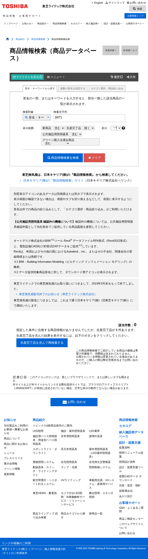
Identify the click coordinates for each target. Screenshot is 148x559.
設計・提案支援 (112, 23)
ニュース (9, 452)
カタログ (75, 23)
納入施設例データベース (131, 434)
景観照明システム (43, 462)
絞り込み (107, 88)
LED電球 (94, 430)
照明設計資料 (127, 461)
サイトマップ (116, 2)
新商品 (47, 128)
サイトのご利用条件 (15, 553)
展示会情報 (10, 463)
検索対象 (110, 50)
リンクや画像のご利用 (16, 543)
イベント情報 (12, 468)
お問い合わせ (138, 2)
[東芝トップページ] (15, 6)
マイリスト (29, 77)
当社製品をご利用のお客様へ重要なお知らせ (16, 429)
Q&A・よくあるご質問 (131, 509)
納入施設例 (92, 23)
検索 (65, 157)
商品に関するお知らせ (16, 445)
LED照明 (38, 430)
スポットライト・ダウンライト (45, 451)
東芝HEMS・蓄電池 (45, 493)
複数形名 (72, 88)
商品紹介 (41, 23)
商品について (12, 438)
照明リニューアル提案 (131, 454)
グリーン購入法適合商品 (58, 140)
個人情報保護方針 (55, 549)
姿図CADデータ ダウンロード (130, 478)
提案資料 (124, 447)
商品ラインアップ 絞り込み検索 (45, 515)
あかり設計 (126, 496)
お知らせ (26, 23)
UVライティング (71, 480)
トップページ (11, 23)
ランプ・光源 (69, 467)
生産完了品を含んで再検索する (42, 342)
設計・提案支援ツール (131, 469)
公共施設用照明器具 (55, 134)
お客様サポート (134, 23)
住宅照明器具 (69, 462)
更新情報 (9, 474)
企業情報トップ (135, 15)
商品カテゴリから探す (73, 515)
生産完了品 (74, 128)
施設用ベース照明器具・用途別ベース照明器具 (45, 440)
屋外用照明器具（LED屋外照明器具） (99, 453)
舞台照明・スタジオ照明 (101, 494)
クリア (96, 157)
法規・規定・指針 (130, 485)
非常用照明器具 (70, 436)
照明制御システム (100, 467)
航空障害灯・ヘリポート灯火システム (45, 482)
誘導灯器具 (96, 436)
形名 (40, 88)
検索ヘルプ (131, 50)
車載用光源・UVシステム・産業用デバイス (101, 484)
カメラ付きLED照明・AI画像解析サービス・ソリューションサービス (73, 498)
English (98, 2)
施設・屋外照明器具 (73, 430)
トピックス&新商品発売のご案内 (52, 425)
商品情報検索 (59, 23)
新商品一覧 (96, 513)
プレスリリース (13, 458)
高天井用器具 (69, 449)
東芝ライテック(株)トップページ (22, 549)
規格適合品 (126, 490)
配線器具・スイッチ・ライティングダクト (45, 471)
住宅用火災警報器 (100, 462)
